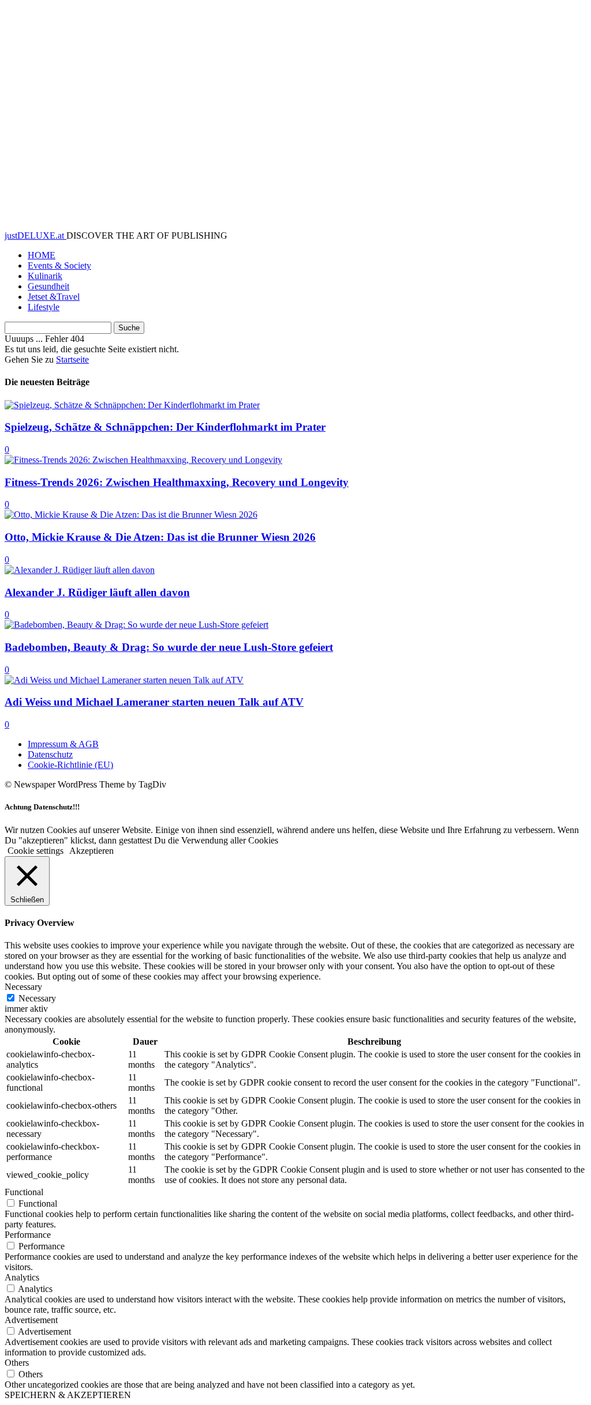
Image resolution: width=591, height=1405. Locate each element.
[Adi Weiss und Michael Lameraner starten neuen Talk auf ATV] (124, 680)
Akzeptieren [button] (91, 851)
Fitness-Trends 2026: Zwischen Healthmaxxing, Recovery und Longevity (177, 482)
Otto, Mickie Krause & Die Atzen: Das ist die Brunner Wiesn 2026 (160, 537)
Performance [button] (28, 1235)
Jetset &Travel (54, 297)
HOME (41, 255)
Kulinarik (45, 276)
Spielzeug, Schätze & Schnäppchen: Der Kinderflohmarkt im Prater (165, 427)
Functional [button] (24, 1192)
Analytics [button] (22, 1277)
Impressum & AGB (63, 744)
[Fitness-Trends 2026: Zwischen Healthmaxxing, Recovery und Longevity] (143, 460)
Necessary (37, 998)
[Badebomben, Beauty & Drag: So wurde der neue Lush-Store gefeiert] (136, 625)
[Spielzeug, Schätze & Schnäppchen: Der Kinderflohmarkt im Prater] (132, 405)
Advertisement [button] (31, 1320)
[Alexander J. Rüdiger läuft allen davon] (80, 570)
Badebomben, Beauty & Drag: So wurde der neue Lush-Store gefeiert (169, 647)
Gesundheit (48, 286)
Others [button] (17, 1363)
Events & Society (59, 265)
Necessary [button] (23, 987)
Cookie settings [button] (35, 851)
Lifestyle (43, 307)
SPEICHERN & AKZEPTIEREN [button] (68, 1395)
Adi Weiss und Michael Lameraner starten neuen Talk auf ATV (154, 702)
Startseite (72, 359)
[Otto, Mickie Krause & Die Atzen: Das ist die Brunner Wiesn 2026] (131, 514)
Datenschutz (50, 754)
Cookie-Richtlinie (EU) (70, 765)
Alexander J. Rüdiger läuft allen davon (97, 592)
